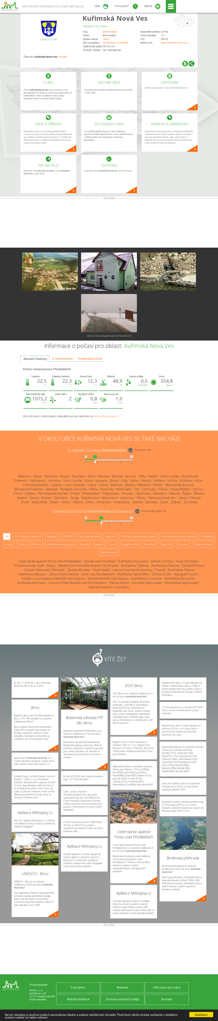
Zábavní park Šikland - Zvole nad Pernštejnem (82, 574)
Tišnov (106, 39)
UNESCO (69, 536)
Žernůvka (190, 502)
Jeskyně (99, 544)
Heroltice (54, 480)
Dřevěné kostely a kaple (60, 544)
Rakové (174, 493)
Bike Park (149, 544)
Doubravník (189, 476)
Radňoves (143, 493)
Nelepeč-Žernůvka (74, 489)
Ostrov (197, 489)
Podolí (75, 493)
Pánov (17, 493)
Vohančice (104, 502)
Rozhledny (207, 536)
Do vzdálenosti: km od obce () (92, 511)
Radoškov (160, 493)
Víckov (65, 502)
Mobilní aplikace (78, 999)
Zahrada (151, 502)
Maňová (116, 485)
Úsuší (25, 502)
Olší (136, 489)
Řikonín (199, 493)
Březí (92, 476)
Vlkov (90, 502)
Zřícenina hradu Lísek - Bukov (34, 565)
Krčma (172, 480)
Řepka (186, 493)
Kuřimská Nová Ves (115, 18)
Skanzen (110, 536)
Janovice (101, 480)
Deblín (153, 476)
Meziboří (144, 485)
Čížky (142, 476)
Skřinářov (61, 498)
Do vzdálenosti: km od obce (97, 450)
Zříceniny (36, 544)
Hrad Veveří (101, 570)
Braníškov (79, 476)
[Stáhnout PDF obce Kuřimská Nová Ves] (185, 64)
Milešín (158, 485)
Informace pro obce (166, 987)
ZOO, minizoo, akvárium (28, 536)
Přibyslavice (111, 493)
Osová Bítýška (180, 489)
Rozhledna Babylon (32, 574)
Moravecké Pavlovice (28, 489)
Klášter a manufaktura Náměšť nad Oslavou (53, 578)
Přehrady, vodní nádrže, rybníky (138, 536)
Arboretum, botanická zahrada (178, 536)
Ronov (34, 498)
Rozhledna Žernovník (179, 578)
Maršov (130, 485)
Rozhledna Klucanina (133, 561)
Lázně (112, 544)
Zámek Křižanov (193, 565)
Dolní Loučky (170, 476)
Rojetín (22, 498)
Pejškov (30, 493)
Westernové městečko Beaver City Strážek (88, 565)
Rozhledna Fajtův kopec (182, 583)
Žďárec (176, 502)
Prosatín (62, 56)
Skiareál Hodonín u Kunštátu (109, 587)
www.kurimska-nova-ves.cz (175, 42)
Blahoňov (24, 476)
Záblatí (137, 502)
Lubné (103, 485)
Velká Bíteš (39, 502)
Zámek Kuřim (161, 574)
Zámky (21, 544)
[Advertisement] (109, 223)
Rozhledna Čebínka (135, 565)
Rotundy (84, 544)
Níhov (94, 489)
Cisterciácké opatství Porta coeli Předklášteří (49, 561)
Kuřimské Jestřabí (35, 485)
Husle (89, 480)
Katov (134, 480)
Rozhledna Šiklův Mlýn (133, 574)
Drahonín (20, 480)
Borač (38, 476)
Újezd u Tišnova (189, 498)
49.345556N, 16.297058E (115, 42)
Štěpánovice (90, 498)
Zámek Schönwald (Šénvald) (44, 570)
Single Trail (166, 544)
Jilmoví (114, 480)
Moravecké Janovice (179, 485)
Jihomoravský (110, 31)
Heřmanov (37, 480)
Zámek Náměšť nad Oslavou (108, 578)
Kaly (125, 480)
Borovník (51, 476)
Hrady (8, 544)
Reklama (122, 987)
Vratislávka (121, 502)
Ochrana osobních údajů (122, 999)
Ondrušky (149, 489)
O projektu (78, 987)
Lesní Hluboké (75, 485)
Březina (103, 476)
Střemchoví (109, 498)
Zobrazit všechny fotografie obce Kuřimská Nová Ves (109, 335)
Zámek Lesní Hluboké (99, 561)
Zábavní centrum (203, 544)
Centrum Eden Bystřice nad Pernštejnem (77, 583)
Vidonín (78, 502)
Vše (7, 536)
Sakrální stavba (109, 552)
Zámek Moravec (78, 570)
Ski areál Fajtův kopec (147, 583)
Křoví (198, 480)
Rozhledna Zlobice (181, 570)
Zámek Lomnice (161, 561)
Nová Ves (107, 489)
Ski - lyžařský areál (89, 536)
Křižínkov (186, 480)
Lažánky (56, 485)
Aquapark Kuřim (186, 574)
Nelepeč (52, 489)
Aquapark (52, 536)
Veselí (54, 502)
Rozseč (46, 498)
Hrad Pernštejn (187, 561)
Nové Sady (123, 489)
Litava (92, 485)
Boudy (64, 476)
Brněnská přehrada (31, 583)
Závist (164, 502)
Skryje (74, 498)
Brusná (131, 476)
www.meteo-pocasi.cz (106, 416)
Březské (117, 476)
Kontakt (166, 999)
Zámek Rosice (119, 583)
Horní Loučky (72, 480)
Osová (163, 489)
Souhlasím (201, 1015)
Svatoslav (127, 498)
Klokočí (146, 480)
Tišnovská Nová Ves (162, 498)
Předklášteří (91, 493)
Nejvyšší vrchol (130, 544)
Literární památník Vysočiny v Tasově (139, 570)
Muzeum (183, 544)
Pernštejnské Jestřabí (53, 493)
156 (163, 35)
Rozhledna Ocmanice (146, 578)
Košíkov (159, 480)
